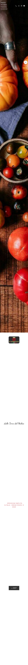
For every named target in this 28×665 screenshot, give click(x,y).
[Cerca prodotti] (26, 62)
